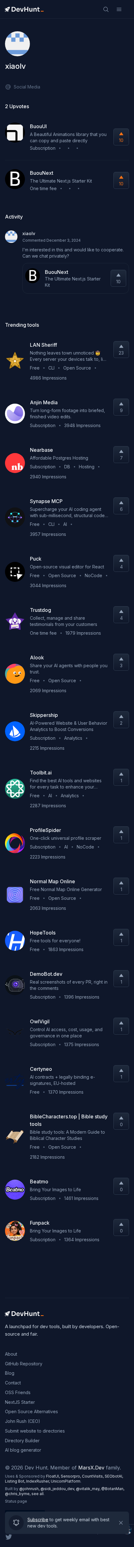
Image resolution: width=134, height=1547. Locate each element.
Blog (9, 1373)
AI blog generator (23, 1450)
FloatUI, (53, 1476)
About (11, 1354)
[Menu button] (119, 9)
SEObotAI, (114, 1476)
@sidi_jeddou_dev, (58, 1488)
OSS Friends (18, 1392)
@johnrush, (30, 1488)
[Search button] (106, 9)
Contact (13, 1382)
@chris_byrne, (18, 1493)
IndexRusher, (38, 1481)
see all (37, 1493)
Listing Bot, (15, 1481)
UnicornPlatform (65, 1481)
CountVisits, (93, 1476)
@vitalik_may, (88, 1488)
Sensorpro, (71, 1476)
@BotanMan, (112, 1488)
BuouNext (56, 272)
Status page (16, 1501)
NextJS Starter (20, 1402)
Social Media (27, 86)
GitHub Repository (23, 1363)
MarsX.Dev (91, 1467)
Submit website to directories (35, 1431)
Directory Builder (22, 1440)
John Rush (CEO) (22, 1421)
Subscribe (37, 1517)
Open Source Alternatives (31, 1411)
